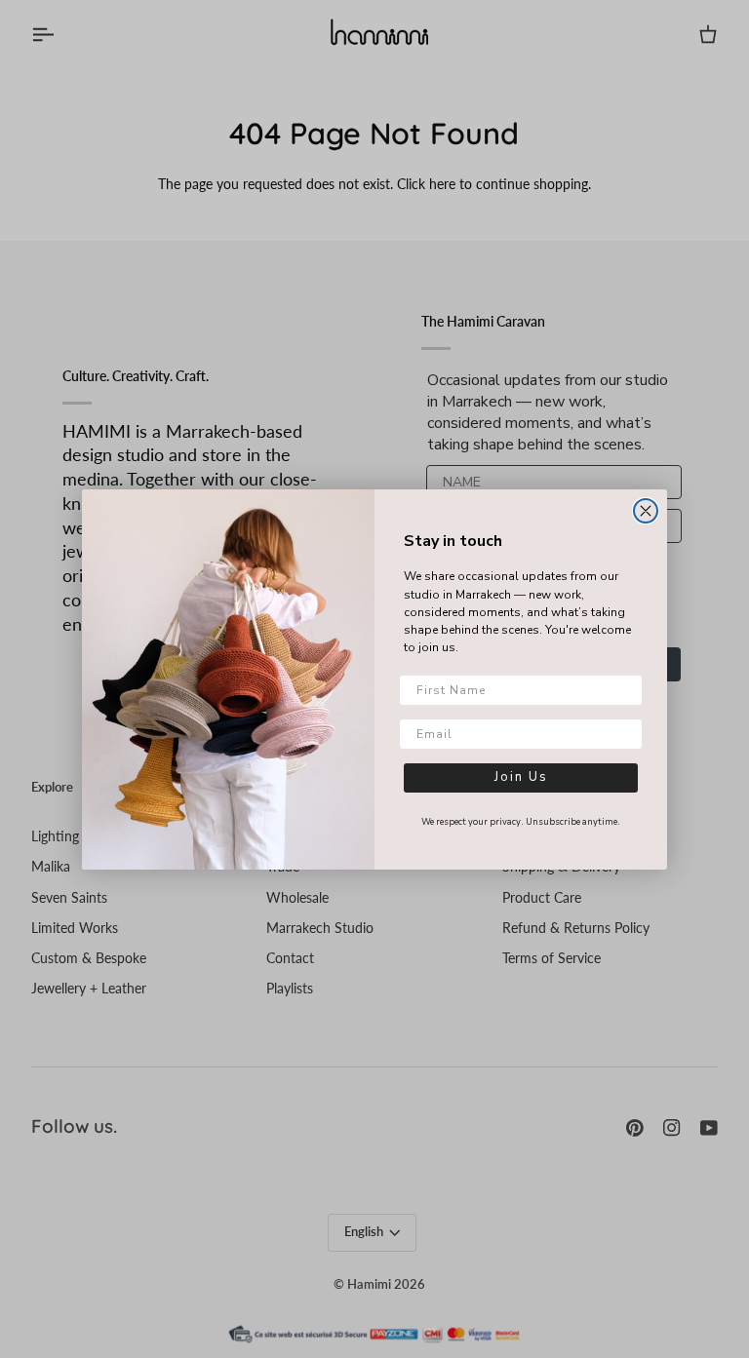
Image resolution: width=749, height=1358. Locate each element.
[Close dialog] (645, 511)
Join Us (521, 777)
